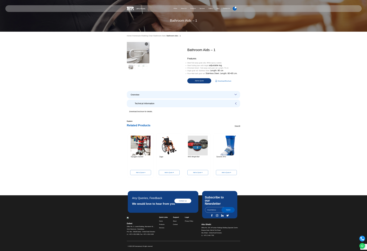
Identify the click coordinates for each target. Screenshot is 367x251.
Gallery (211, 8)
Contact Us (226, 8)
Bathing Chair (147, 36)
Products (193, 8)
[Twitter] (227, 215)
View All (237, 126)
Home (175, 8)
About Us (184, 8)
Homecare (137, 36)
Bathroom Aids (159, 36)
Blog (218, 8)
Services (202, 8)
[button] (362, 246)
